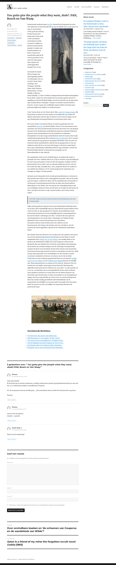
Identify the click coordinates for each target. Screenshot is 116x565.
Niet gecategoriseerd (92, 96)
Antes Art (40, 126)
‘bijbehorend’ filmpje (55, 261)
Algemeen (10, 33)
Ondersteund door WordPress (26, 559)
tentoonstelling (12, 45)
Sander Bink (13, 29)
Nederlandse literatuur (92, 94)
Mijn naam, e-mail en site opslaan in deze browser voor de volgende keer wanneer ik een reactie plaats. (37, 505)
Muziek (87, 92)
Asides (87, 76)
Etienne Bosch (12, 40)
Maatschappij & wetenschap (94, 90)
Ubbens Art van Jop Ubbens (49, 239)
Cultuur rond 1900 (12, 559)
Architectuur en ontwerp (93, 74)
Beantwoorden (12, 400)
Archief (76, 7)
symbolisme (11, 43)
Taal (86, 98)
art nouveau (11, 38)
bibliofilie (18, 38)
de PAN (49, 24)
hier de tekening (61, 138)
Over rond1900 (87, 7)
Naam (9, 488)
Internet (88, 87)
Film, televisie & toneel (93, 85)
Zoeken (85, 103)
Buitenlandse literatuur (93, 81)
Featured (88, 83)
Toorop (20, 45)
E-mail (10, 496)
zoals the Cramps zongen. (67, 112)
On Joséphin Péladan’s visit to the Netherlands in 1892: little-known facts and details (95, 24)
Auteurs (96, 7)
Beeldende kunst (17, 35)
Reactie (10, 462)
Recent (69, 7)
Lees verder (97, 38)
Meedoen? (105, 7)
